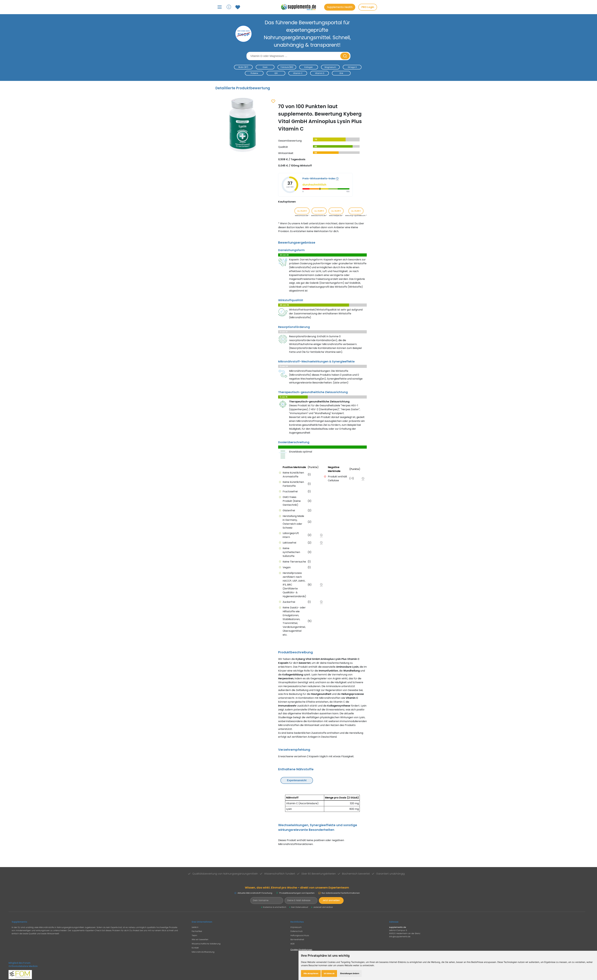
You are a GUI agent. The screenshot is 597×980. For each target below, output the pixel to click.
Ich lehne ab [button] (329, 973)
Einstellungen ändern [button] (349, 973)
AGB (292, 943)
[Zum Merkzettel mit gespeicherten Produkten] (238, 7)
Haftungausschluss (299, 935)
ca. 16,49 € (336, 211)
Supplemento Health (339, 7)
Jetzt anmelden (331, 900)
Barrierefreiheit (297, 939)
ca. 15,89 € (319, 211)
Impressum (296, 927)
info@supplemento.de (399, 936)
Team (194, 935)
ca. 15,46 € (356, 211)
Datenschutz (296, 931)
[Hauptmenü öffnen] (219, 7)
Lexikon (195, 927)
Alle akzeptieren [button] (310, 973)
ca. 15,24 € (302, 211)
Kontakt (195, 947)
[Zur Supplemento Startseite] (300, 7)
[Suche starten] (345, 56)
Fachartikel (197, 931)
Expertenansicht (296, 780)
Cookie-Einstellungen (301, 949)
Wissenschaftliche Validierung (206, 943)
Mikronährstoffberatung (203, 951)
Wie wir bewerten (200, 939)
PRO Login (367, 7)
